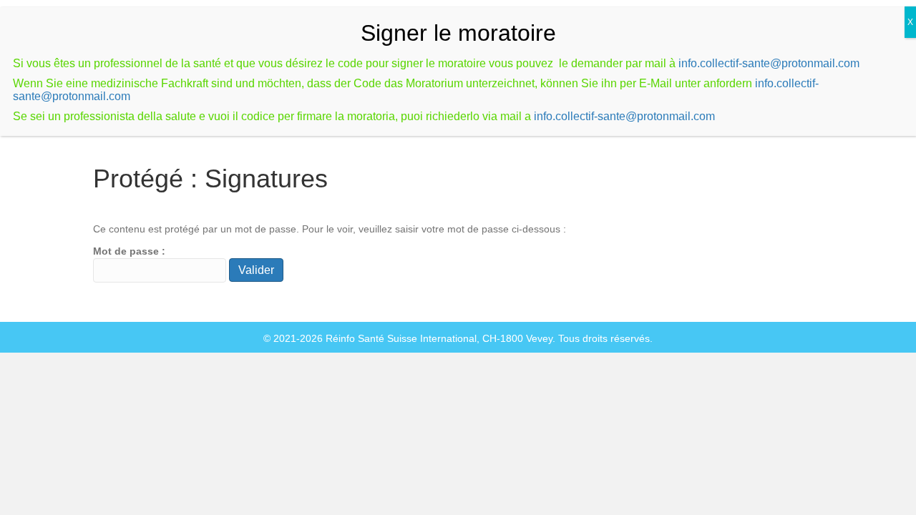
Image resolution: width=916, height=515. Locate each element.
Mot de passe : (129, 251)
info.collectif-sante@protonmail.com (768, 63)
